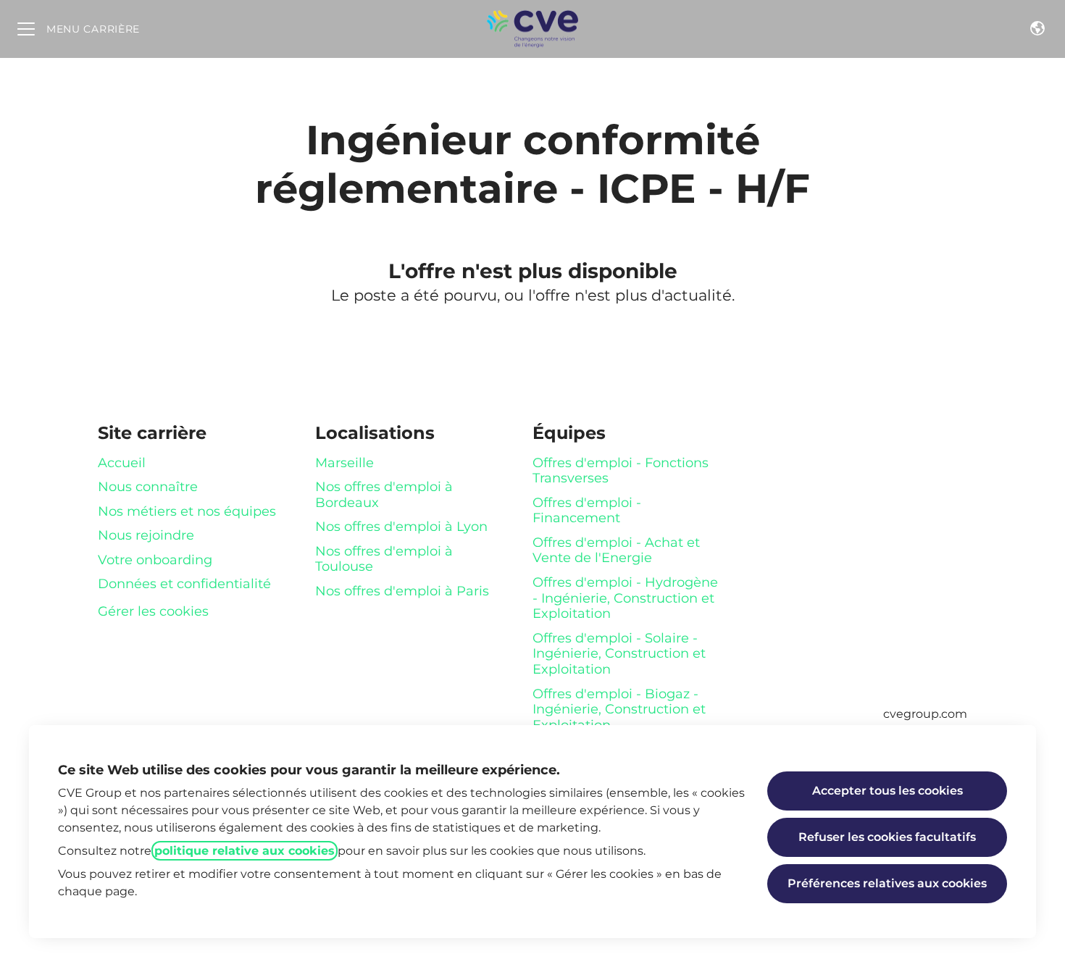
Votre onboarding (155, 560)
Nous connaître (148, 487)
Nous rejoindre (146, 535)
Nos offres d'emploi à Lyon (401, 527)
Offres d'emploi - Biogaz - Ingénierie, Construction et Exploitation (619, 709)
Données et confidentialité (184, 584)
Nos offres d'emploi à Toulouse (384, 559)
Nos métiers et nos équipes (187, 511)
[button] (1037, 29)
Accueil (122, 463)
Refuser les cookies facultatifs (887, 837)
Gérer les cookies (153, 611)
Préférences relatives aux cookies (887, 883)
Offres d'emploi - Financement (586, 511)
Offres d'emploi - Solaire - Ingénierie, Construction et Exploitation (619, 653)
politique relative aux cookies (244, 851)
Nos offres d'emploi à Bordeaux (384, 495)
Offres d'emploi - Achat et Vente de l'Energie (616, 550)
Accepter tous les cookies (887, 791)
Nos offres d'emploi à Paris (402, 591)
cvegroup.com (925, 714)
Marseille (344, 463)
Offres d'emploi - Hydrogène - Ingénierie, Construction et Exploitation (625, 597)
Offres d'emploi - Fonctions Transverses (620, 471)
